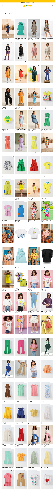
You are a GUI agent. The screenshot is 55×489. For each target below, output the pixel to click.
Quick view (7, 59)
